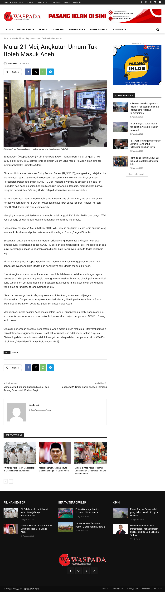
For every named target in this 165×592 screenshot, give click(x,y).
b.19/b (15, 352)
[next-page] (11, 481)
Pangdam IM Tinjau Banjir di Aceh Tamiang (84, 387)
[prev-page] (6, 481)
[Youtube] (159, 2)
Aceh (6, 463)
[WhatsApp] (43, 71)
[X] (151, 2)
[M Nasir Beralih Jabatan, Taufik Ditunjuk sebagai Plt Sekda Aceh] (55, 453)
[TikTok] (86, 571)
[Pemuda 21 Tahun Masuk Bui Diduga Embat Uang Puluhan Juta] (120, 161)
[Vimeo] (155, 2)
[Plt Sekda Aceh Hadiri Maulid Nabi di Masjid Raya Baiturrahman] (20, 453)
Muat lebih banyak (136, 174)
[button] (157, 29)
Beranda (7, 38)
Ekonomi (78, 463)
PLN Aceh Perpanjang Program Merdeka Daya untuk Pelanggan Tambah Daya (145, 143)
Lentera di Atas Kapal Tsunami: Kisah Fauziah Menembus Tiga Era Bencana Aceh (90, 471)
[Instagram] (146, 2)
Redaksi (13, 63)
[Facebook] (142, 2)
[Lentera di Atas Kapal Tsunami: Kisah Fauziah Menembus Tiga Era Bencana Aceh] (90, 453)
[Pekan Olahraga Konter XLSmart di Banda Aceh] (65, 513)
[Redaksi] (6, 63)
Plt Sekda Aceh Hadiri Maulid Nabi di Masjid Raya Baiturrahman (35, 512)
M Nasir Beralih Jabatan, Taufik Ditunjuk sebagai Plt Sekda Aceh (36, 528)
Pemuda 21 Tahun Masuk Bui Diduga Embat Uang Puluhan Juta (144, 161)
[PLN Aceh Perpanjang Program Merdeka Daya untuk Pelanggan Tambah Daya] (120, 144)
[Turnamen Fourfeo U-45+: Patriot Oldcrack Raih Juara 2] (65, 527)
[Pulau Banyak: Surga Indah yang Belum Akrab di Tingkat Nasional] (120, 127)
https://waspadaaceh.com (40, 410)
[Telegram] (50, 71)
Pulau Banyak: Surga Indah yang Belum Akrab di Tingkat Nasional (144, 126)
